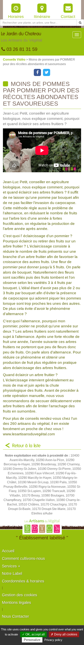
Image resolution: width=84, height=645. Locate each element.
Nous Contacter (15, 616)
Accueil (8, 551)
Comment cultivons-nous (23, 558)
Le (21, 37)
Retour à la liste (26, 446)
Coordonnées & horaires (23, 581)
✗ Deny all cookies (64, 634)
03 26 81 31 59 (21, 49)
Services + (11, 566)
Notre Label (12, 573)
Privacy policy (53, 639)
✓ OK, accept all (33, 634)
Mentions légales (16, 602)
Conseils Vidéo (14, 59)
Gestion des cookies (19, 595)
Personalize (32, 639)
